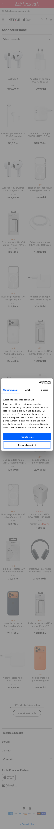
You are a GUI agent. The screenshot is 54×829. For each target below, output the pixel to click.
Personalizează (25, 445)
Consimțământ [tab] (10, 390)
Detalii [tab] (28, 390)
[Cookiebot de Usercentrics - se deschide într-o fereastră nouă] (39, 382)
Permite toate (27, 437)
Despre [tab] (44, 390)
